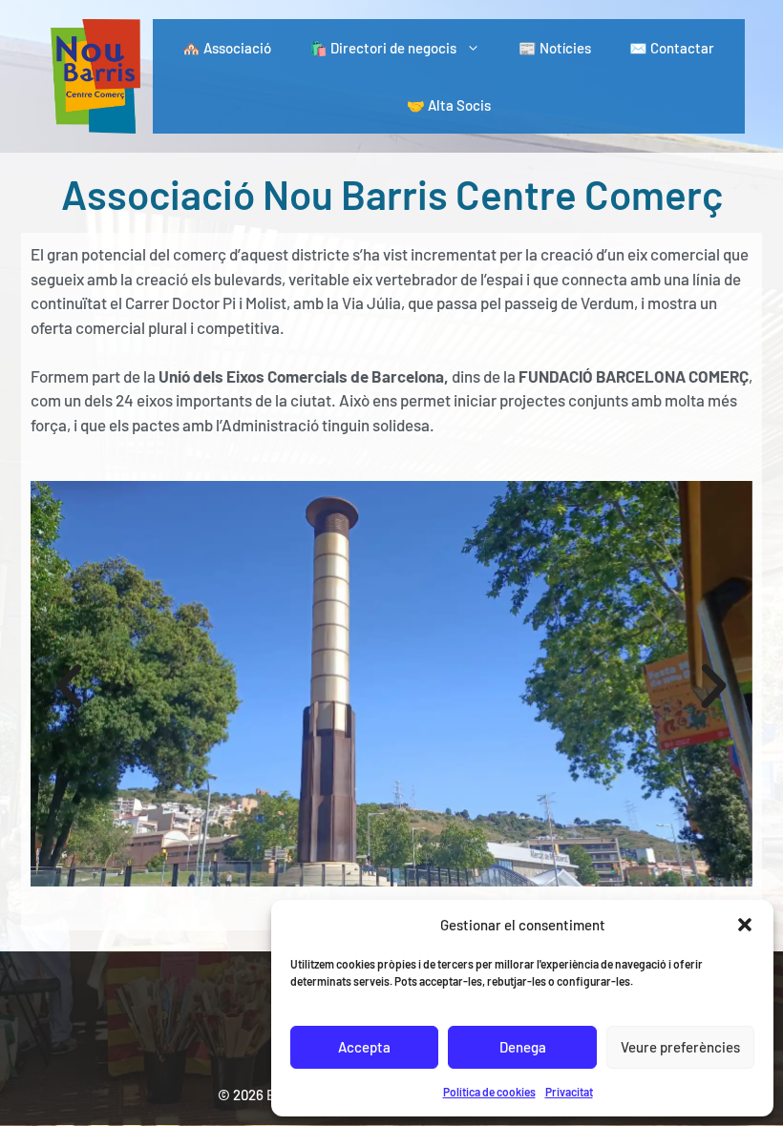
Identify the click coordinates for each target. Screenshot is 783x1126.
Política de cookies (489, 1091)
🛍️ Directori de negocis (382, 47)
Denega (522, 1046)
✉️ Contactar (671, 47)
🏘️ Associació (226, 47)
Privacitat (569, 1091)
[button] (744, 924)
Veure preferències (680, 1046)
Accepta (364, 1046)
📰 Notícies (554, 47)
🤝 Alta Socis (449, 105)
